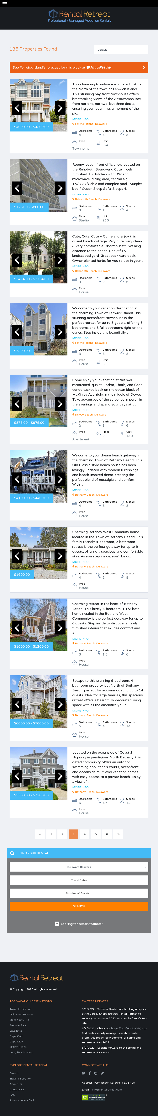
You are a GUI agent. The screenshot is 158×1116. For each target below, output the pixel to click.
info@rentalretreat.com (107, 1089)
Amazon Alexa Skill (22, 1100)
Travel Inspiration (20, 1009)
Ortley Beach (18, 1047)
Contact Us (17, 1089)
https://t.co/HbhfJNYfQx (127, 1028)
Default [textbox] (102, 49)
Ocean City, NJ (19, 1020)
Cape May (16, 1041)
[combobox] (121, 49)
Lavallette (16, 1030)
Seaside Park (18, 1025)
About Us (16, 1084)
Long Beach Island (21, 1052)
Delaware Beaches (21, 1014)
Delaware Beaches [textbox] (79, 867)
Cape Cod (16, 1036)
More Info (80, 119)
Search (14, 1073)
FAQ (12, 1094)
